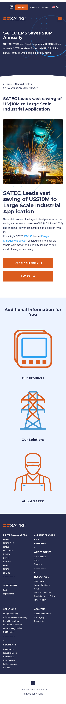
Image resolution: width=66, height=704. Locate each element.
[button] (60, 19)
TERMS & (27, 694)
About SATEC (33, 501)
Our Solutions (33, 440)
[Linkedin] (11, 7)
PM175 (28, 236)
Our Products (33, 378)
